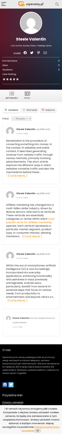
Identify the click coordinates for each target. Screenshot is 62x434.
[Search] (57, 4)
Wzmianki (31, 110)
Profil (27, 98)
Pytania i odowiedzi (12, 402)
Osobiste (13, 110)
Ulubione (50, 110)
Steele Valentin (25, 129)
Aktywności (12, 98)
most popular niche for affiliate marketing (30, 220)
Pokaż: (5, 118)
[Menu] (4, 4)
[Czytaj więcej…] (17, 175)
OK (37, 431)
